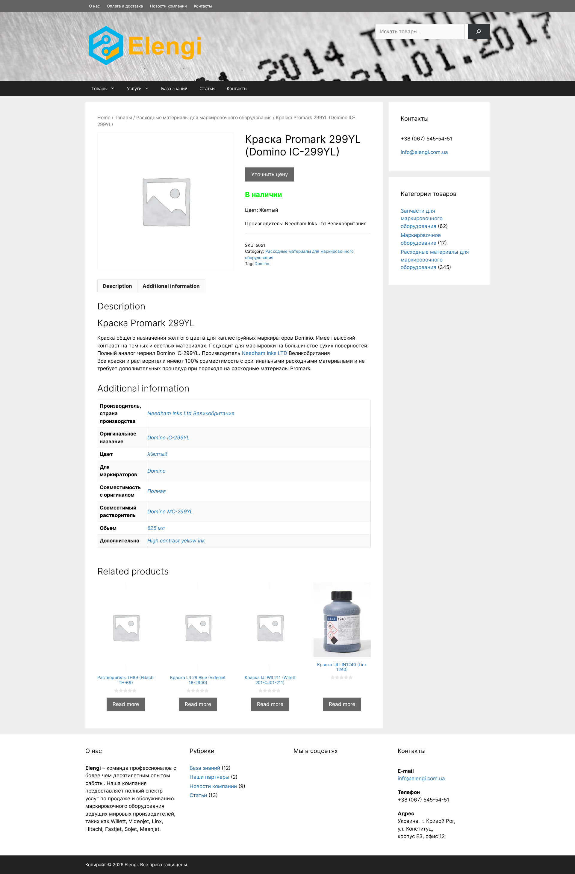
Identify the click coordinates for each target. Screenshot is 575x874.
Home (104, 117)
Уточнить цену (269, 174)
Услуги (134, 88)
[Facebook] (486, 6)
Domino (262, 263)
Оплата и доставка (125, 6)
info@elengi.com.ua (424, 152)
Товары (99, 88)
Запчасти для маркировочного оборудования (422, 218)
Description (117, 286)
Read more (126, 704)
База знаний (174, 88)
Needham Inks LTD (264, 353)
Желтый (157, 454)
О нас (94, 6)
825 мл (156, 528)
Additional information (171, 286)
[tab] (117, 286)
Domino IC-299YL (168, 438)
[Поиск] (479, 31)
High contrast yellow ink (176, 541)
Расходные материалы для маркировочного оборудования (204, 117)
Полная (156, 491)
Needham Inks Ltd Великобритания (190, 413)
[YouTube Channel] (488, 6)
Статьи (207, 88)
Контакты (203, 6)
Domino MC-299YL (170, 512)
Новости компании (168, 6)
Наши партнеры (209, 777)
